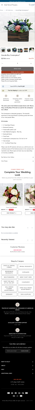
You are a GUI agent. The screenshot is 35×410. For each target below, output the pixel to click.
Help (2, 369)
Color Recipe (4, 161)
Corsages (25, 272)
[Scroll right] (32, 227)
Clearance (26, 282)
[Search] (30, 5)
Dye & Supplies (26, 294)
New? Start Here (26, 277)
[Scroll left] (27, 227)
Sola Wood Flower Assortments (9, 288)
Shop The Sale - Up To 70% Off (9, 282)
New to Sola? (5, 362)
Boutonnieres (9, 277)
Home (1, 10)
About (3, 366)
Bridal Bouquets (26, 266)
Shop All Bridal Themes (9, 266)
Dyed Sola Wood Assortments (26, 288)
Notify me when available (17, 72)
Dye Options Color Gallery (7, 157)
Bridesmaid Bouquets (9, 272)
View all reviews (17, 384)
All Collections (9, 10)
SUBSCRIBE (25, 351)
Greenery (9, 294)
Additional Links (6, 373)
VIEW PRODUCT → (11, 213)
